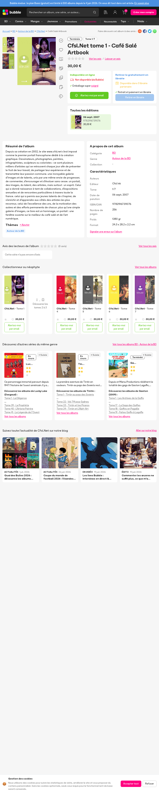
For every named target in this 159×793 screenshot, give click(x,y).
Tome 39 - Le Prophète (16, 405)
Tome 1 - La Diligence (15, 398)
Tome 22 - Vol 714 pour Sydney (73, 401)
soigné (94, 85)
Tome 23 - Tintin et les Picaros (73, 405)
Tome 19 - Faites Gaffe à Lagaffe (126, 412)
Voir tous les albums (146, 267)
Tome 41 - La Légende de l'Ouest (21, 412)
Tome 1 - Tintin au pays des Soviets (75, 394)
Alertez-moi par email (92, 95)
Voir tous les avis (148, 246)
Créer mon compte (143, 12)
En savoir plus (141, 3)
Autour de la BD (26, 31)
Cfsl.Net (40, 31)
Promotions (71, 21)
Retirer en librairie (134, 97)
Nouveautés (110, 21)
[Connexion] (115, 12)
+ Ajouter (25, 224)
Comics (19, 21)
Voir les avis (95, 58)
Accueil (6, 31)
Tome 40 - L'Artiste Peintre (18, 408)
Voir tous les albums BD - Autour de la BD (135, 344)
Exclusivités (90, 21)
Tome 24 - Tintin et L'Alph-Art (73, 408)
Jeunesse (52, 21)
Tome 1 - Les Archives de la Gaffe (126, 398)
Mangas (35, 21)
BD (6, 21)
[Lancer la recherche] (94, 12)
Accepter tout (131, 783)
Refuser (149, 783)
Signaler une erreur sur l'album (106, 231)
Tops (123, 21)
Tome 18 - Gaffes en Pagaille (124, 408)
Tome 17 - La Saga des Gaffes (124, 405)
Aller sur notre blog (146, 430)
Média (140, 21)
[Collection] (106, 12)
